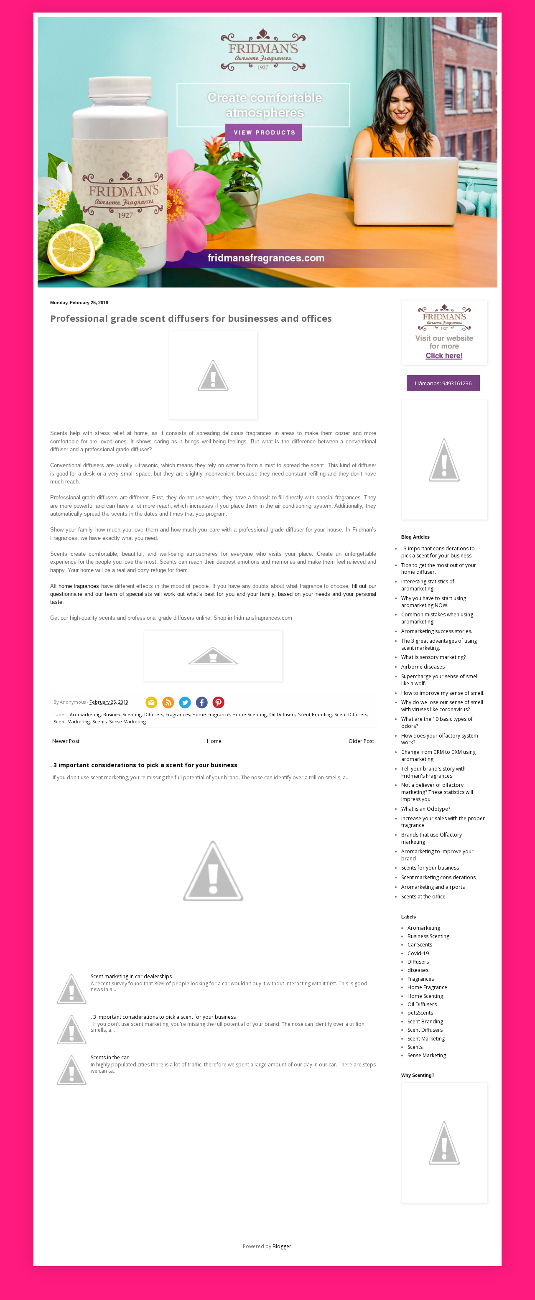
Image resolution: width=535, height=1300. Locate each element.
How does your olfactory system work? (439, 739)
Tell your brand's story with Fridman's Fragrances (433, 772)
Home (214, 741)
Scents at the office (423, 896)
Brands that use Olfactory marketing (431, 838)
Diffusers (153, 714)
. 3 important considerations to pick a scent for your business (143, 765)
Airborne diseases (423, 666)
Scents (99, 721)
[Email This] (151, 702)
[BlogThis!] (168, 702)
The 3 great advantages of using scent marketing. (439, 644)
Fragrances (178, 714)
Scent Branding (315, 714)
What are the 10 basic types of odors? (437, 722)
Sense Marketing (127, 721)
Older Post (361, 741)
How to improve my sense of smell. (442, 693)
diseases (418, 970)
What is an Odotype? (425, 808)
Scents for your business (430, 867)
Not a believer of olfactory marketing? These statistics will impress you (437, 792)
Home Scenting (249, 714)
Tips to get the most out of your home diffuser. (438, 569)
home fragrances (79, 586)
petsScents (420, 1012)
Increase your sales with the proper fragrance (443, 822)
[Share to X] (184, 702)
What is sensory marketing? (433, 657)
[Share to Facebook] (201, 702)
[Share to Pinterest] (218, 702)
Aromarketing (85, 714)
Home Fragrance (211, 714)
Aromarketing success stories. (436, 631)
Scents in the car (110, 1057)
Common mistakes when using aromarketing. (437, 618)
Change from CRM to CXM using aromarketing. (438, 755)
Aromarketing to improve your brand (437, 855)
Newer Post (65, 741)
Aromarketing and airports (433, 886)
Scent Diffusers (350, 714)
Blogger (282, 1246)
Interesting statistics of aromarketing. (427, 585)
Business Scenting (122, 714)
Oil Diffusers (282, 714)
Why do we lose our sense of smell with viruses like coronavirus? (442, 706)
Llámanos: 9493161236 (443, 383)
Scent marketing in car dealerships (131, 976)
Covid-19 (418, 953)
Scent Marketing (72, 721)
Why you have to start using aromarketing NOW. (433, 602)
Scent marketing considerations (438, 877)
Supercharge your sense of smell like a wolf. (440, 680)
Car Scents (420, 944)
